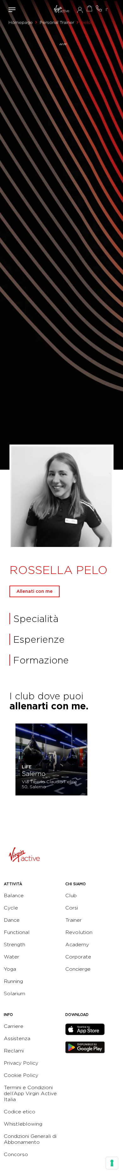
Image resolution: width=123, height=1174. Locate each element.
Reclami (14, 1051)
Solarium (14, 994)
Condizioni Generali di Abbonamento (30, 1139)
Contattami (99, 8)
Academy (77, 944)
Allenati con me (34, 591)
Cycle (11, 908)
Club (71, 895)
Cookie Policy (21, 1075)
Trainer (73, 920)
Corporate (78, 957)
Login (80, 9)
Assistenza (17, 1038)
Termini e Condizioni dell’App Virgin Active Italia (30, 1093)
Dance (12, 920)
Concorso (16, 1154)
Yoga (10, 969)
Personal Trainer (57, 22)
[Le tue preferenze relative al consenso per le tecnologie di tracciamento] (112, 1163)
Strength (14, 944)
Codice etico (19, 1112)
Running (13, 981)
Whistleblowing (23, 1124)
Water (11, 957)
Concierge (78, 969)
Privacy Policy (21, 1063)
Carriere (13, 1026)
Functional (17, 932)
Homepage (21, 22)
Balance (14, 895)
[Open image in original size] (61, 9)
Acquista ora (89, 8)
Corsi (71, 908)
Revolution (78, 932)
